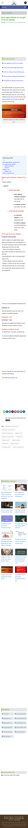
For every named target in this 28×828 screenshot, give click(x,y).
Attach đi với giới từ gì (7, 433)
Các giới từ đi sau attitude (9, 164)
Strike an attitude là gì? (8, 173)
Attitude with (5, 443)
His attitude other (6, 447)
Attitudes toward (15, 443)
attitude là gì (20, 436)
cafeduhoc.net (9, 99)
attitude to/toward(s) (9, 166)
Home (3, 13)
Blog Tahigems (7, 736)
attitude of (7, 167)
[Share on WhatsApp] (4, 411)
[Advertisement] (14, 41)
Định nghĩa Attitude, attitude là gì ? (11, 162)
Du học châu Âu (19, 817)
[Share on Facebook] (7, 411)
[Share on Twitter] (9, 411)
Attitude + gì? (6, 169)
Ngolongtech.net (7, 723)
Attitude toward (5, 440)
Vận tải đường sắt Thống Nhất (21, 713)
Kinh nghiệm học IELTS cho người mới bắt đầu (13, 64)
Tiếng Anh (9, 13)
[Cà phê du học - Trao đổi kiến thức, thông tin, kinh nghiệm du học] (14, 2)
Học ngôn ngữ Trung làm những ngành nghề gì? (21, 525)
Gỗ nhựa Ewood (20, 732)
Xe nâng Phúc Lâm (21, 723)
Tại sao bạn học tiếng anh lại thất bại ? (14, 76)
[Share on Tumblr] (24, 411)
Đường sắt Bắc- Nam (21, 727)
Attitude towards (16, 440)
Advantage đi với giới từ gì (11, 426)
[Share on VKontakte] (18, 411)
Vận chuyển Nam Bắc (21, 718)
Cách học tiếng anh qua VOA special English (14, 72)
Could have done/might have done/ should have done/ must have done (13, 68)
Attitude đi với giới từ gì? (8, 436)
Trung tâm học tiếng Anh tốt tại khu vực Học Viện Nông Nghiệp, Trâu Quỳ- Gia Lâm (14, 81)
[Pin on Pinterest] (15, 411)
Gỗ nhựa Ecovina (7, 732)
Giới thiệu (17, 820)
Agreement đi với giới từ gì (8, 429)
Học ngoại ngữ (19, 818)
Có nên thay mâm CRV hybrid (11, 775)
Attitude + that (8, 171)
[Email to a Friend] (12, 411)
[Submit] (25, 7)
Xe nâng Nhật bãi (7, 727)
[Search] (25, 2)
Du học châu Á (8, 817)
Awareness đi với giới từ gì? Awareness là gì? (6, 525)
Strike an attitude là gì (18, 447)
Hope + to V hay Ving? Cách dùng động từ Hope (6, 559)
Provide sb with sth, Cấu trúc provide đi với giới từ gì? (20, 541)
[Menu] (2, 2)
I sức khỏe (5, 713)
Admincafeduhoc (14, 22)
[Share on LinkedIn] (21, 411)
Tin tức (11, 820)
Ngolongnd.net (7, 718)
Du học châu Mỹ (9, 818)
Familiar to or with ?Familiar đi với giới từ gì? (6, 576)
